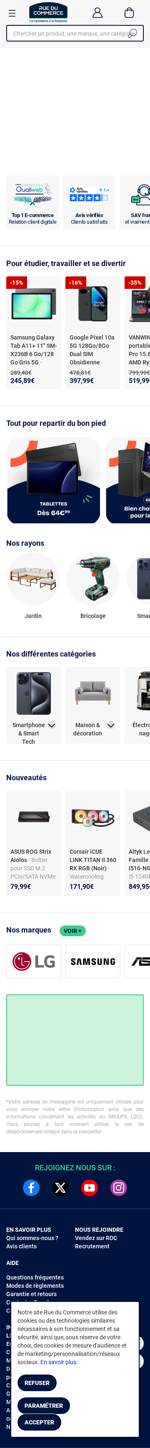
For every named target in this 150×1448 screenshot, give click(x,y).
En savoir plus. (59, 1362)
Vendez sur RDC (96, 1238)
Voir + (73, 931)
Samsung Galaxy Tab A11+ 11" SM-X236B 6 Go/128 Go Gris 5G (33, 350)
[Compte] (97, 12)
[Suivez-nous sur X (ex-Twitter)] (60, 1187)
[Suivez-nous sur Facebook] (31, 1187)
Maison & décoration (87, 729)
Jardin (33, 616)
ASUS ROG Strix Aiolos (30, 855)
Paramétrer (44, 1405)
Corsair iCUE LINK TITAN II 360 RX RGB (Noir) (93, 860)
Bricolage (93, 616)
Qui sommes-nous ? (32, 1238)
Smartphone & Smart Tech (28, 729)
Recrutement (92, 1246)
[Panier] (129, 12)
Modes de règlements (35, 1285)
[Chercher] (132, 33)
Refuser (37, 1383)
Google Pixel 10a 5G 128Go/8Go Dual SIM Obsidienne (92, 350)
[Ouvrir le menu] (12, 12)
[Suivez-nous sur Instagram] (118, 1187)
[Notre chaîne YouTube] (89, 1187)
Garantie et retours (31, 1294)
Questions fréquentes (35, 1277)
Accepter (39, 1422)
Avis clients (21, 1246)
